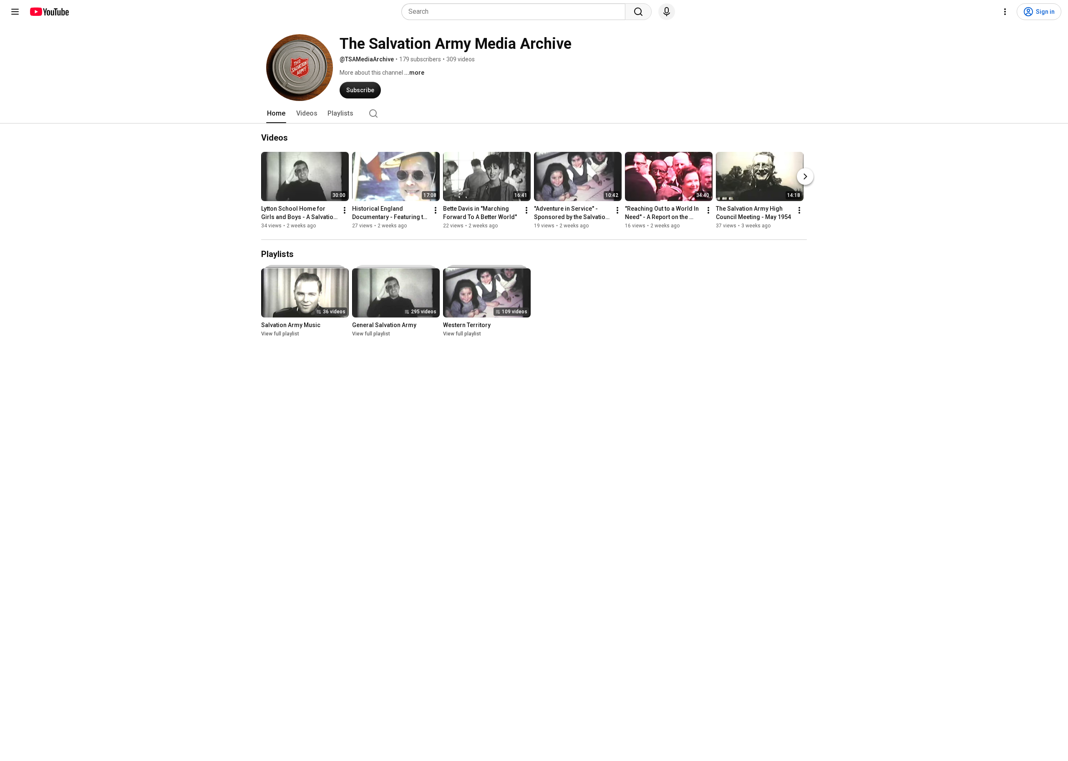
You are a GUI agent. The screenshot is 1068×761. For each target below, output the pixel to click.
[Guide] (15, 12)
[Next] (805, 176)
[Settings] (1005, 12)
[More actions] (344, 210)
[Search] (638, 11)
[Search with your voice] (666, 11)
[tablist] (534, 113)
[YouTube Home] (49, 11)
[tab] (276, 113)
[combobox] (515, 12)
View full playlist (280, 334)
